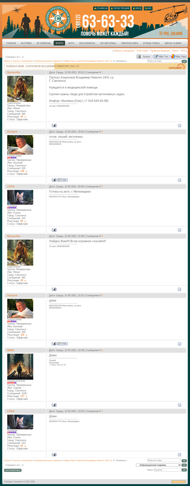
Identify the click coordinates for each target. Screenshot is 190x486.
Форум (7, 61)
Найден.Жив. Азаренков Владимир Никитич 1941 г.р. (88, 61)
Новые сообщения (124, 50)
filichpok (12, 131)
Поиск (175, 50)
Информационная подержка (48, 61)
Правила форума (160, 50)
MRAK (10, 350)
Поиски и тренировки (22, 61)
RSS (183, 50)
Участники (142, 50)
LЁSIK (10, 186)
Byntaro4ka (13, 72)
